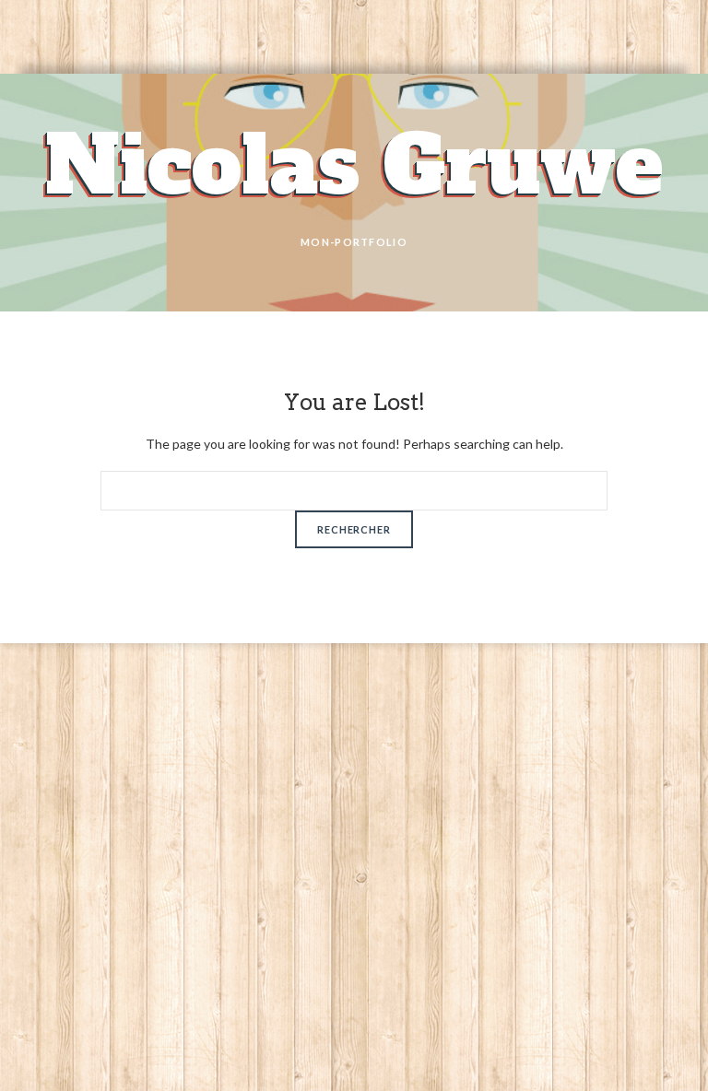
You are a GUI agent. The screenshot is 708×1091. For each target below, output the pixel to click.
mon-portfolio (354, 242)
